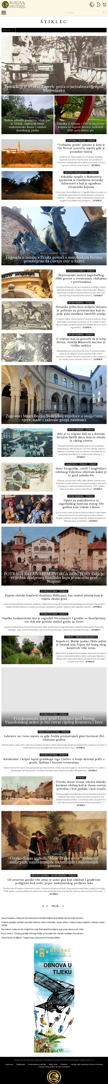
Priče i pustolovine (49, 732)
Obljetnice (71, 464)
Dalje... (56, 906)
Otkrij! (96, 165)
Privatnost (63, 1064)
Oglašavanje (20, 1064)
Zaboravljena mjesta (86, 637)
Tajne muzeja (59, 854)
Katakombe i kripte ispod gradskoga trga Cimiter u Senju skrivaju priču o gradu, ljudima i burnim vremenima (54, 760)
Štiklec (91, 141)
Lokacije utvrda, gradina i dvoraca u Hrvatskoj (54, 1067)
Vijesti (93, 464)
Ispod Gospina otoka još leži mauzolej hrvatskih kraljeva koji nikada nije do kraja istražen (42, 918)
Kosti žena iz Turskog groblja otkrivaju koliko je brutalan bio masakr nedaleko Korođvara (42, 933)
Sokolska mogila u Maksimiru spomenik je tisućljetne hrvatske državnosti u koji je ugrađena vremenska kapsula (81, 182)
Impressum (9, 1064)
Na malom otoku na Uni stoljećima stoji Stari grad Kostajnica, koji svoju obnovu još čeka (42, 929)
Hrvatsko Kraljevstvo (76, 172)
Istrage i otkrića (76, 271)
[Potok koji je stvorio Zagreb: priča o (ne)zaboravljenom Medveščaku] (54, 65)
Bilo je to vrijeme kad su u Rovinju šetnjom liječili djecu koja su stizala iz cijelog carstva (81, 437)
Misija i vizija (53, 1064)
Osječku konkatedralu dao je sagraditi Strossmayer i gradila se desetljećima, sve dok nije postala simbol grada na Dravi (54, 619)
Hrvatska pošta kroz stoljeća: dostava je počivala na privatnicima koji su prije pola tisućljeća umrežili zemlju (81, 310)
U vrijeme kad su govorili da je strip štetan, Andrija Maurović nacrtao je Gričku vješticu (81, 342)
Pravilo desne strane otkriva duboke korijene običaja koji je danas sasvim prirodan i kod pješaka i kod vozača (81, 785)
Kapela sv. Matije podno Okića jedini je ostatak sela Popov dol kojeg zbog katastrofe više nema (81, 644)
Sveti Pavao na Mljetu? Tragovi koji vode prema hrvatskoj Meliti (30, 937)
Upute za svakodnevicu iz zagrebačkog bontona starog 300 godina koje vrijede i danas (81, 504)
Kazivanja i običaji (76, 141)
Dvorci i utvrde (49, 591)
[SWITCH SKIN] (98, 4)
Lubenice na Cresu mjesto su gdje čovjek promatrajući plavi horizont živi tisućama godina (54, 737)
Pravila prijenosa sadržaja (37, 1064)
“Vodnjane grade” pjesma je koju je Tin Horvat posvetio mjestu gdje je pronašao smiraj (81, 148)
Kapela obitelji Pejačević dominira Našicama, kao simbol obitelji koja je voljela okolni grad (54, 597)
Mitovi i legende (49, 253)
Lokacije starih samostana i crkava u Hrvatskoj (87, 1064)
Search (104, 13)
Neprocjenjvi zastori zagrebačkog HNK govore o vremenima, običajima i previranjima (81, 278)
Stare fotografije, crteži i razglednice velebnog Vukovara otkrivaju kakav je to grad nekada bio (81, 472)
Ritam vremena (76, 303)
